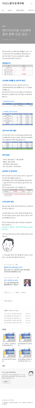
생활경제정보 (20, 10)
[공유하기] (9, 292)
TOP (31, 400)
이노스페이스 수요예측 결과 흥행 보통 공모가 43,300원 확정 (13, 314)
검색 (27, 3)
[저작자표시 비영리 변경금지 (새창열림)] (23, 292)
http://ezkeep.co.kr (10, 277)
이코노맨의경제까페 (13, 3)
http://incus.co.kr (9, 264)
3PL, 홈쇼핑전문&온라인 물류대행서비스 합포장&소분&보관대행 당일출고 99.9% (12, 284)
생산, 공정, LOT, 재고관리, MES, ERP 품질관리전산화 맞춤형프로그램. (17, 271)
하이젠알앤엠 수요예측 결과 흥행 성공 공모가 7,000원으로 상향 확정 (13, 321)
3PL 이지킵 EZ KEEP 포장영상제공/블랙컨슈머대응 (12, 280)
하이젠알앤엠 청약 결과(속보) (12, 316)
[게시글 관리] (11, 292)
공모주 (10, 10)
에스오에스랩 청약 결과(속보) (12, 318)
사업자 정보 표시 (8, 301)
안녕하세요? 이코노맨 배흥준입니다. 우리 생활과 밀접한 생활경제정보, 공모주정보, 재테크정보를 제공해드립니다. (14, 376)
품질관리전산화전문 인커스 (13, 267)
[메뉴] (31, 3)
